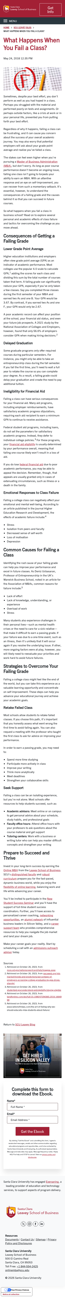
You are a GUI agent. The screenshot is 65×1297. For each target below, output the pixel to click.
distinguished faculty (23, 874)
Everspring (52, 1181)
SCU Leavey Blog (22, 27)
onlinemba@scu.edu (17, 1270)
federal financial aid (31, 464)
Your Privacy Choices (20, 1290)
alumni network (33, 919)
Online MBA (10, 870)
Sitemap (41, 1239)
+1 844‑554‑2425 (27, 1266)
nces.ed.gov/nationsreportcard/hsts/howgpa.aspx (31, 970)
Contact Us (27, 1239)
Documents (12, 1239)
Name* (11, 1100)
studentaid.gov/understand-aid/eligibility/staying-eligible (34, 989)
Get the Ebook (32, 1131)
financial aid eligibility (22, 444)
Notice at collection (11, 1294)
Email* (11, 1113)
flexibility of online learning (19, 886)
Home (6, 27)
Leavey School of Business (44, 870)
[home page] (19, 8)
